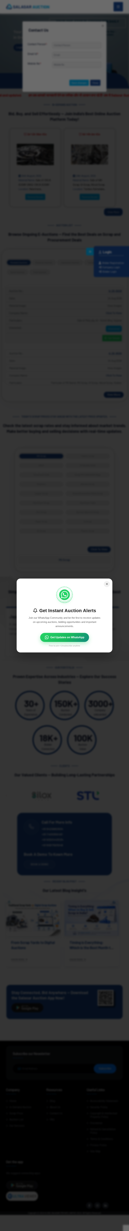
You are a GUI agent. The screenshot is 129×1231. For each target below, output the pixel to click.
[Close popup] (107, 584)
